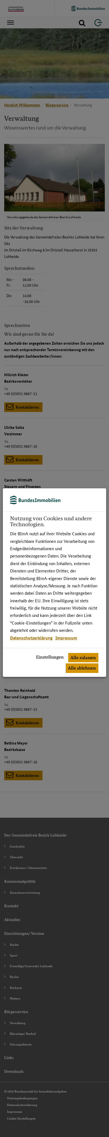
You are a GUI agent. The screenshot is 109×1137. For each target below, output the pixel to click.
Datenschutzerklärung (31, 638)
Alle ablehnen (82, 668)
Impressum (66, 638)
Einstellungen (50, 657)
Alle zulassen (83, 658)
